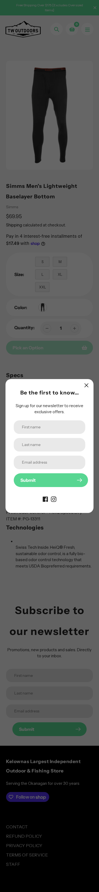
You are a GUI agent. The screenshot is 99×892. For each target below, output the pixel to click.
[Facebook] (45, 498)
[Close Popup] (86, 385)
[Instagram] (53, 498)
